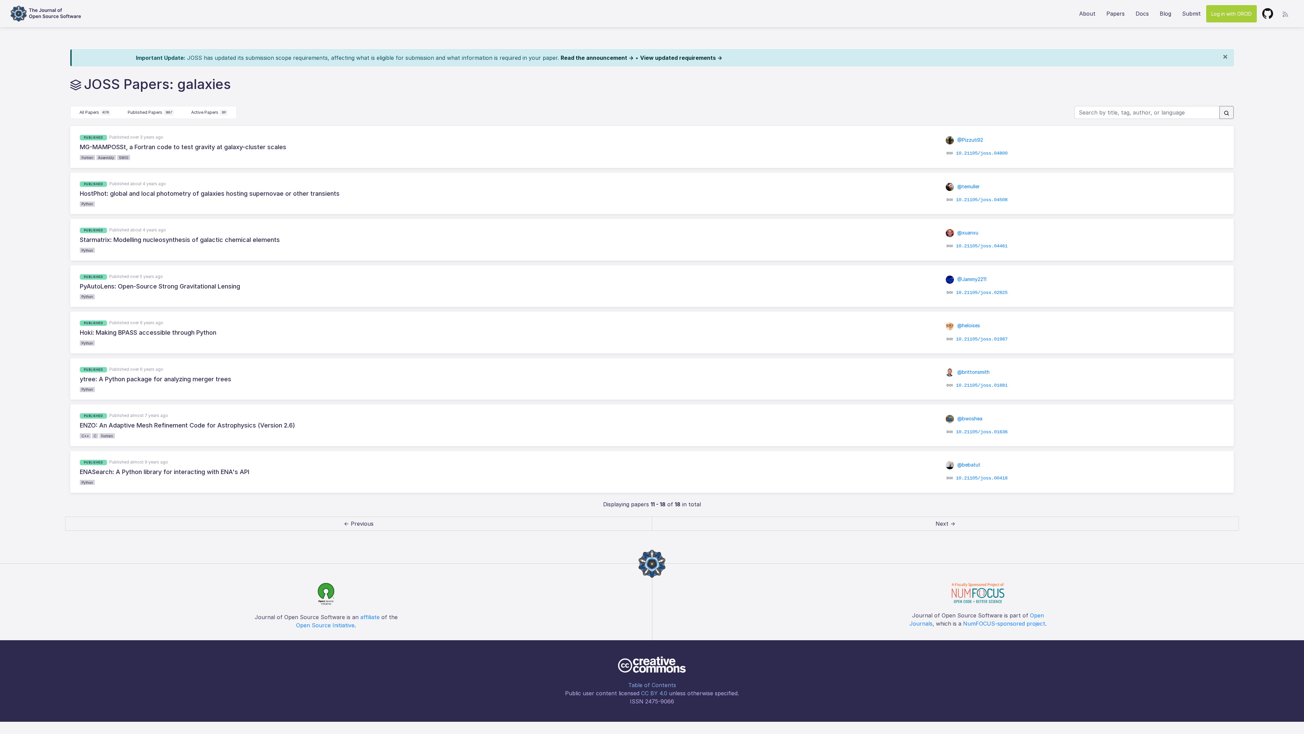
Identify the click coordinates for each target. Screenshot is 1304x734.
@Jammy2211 (971, 279)
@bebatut (968, 465)
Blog (1165, 13)
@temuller (968, 186)
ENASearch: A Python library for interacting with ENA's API (164, 471)
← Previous (359, 523)
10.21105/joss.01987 (982, 339)
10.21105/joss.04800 (982, 153)
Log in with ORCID (1231, 14)
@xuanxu (967, 232)
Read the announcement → (597, 57)
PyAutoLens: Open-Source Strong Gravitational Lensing (160, 286)
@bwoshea (969, 418)
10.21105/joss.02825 (982, 292)
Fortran (87, 158)
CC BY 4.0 (654, 693)
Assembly (106, 158)
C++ (85, 436)
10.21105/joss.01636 (982, 431)
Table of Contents (652, 685)
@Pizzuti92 (969, 140)
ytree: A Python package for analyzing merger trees (155, 379)
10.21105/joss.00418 (982, 478)
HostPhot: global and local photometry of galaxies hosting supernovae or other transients (210, 193)
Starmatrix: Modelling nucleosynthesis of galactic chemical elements (180, 239)
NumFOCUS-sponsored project (1004, 623)
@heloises (968, 325)
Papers (1115, 13)
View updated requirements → (681, 57)
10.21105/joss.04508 (982, 200)
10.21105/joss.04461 (982, 246)
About (1087, 13)
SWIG (123, 158)
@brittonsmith (973, 372)
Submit (1191, 13)
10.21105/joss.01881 (982, 385)
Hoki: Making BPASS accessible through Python (148, 332)
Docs (1142, 13)
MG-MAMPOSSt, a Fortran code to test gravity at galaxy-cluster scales (183, 147)
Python (87, 204)
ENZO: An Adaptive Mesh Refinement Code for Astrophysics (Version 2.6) (187, 425)
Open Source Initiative (325, 625)
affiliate (370, 617)
